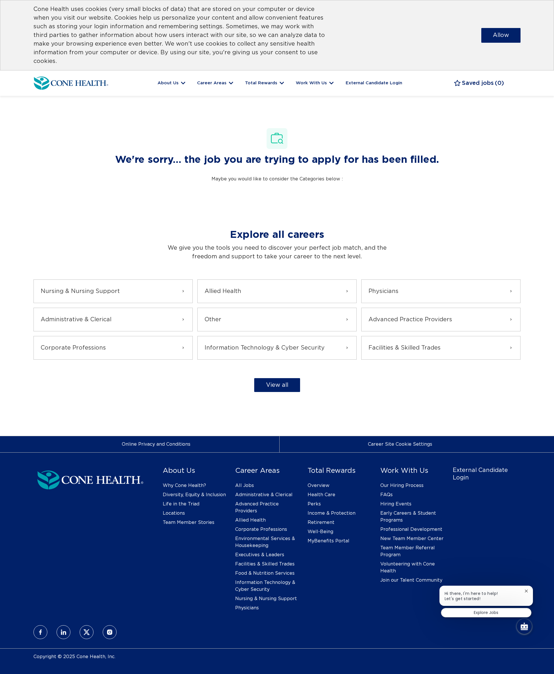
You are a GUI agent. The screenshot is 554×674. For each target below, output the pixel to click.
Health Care (321, 494)
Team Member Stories (188, 522)
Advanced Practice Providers (257, 507)
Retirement (321, 522)
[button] (277, 385)
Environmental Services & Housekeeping (265, 542)
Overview (319, 485)
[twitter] (86, 632)
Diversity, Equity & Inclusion (194, 494)
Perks (314, 504)
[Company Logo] (70, 82)
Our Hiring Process (402, 485)
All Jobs (244, 485)
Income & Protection (331, 513)
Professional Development (411, 529)
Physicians (247, 608)
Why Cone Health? (184, 485)
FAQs (386, 494)
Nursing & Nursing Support (266, 598)
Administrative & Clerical (264, 494)
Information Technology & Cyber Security (265, 586)
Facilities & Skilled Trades (265, 564)
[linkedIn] (63, 632)
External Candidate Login (374, 83)
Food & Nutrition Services (265, 573)
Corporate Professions (261, 529)
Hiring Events (395, 504)
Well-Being (320, 531)
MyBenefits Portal (328, 541)
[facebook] (40, 632)
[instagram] (110, 632)
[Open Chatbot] (524, 626)
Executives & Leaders (259, 554)
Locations (174, 513)
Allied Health (250, 520)
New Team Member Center (411, 538)
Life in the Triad (181, 504)
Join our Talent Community (411, 580)
